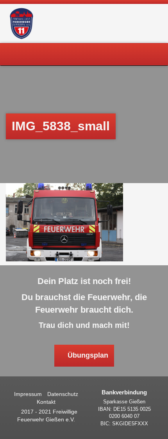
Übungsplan (87, 355)
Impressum (28, 394)
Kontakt (46, 402)
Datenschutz (62, 394)
